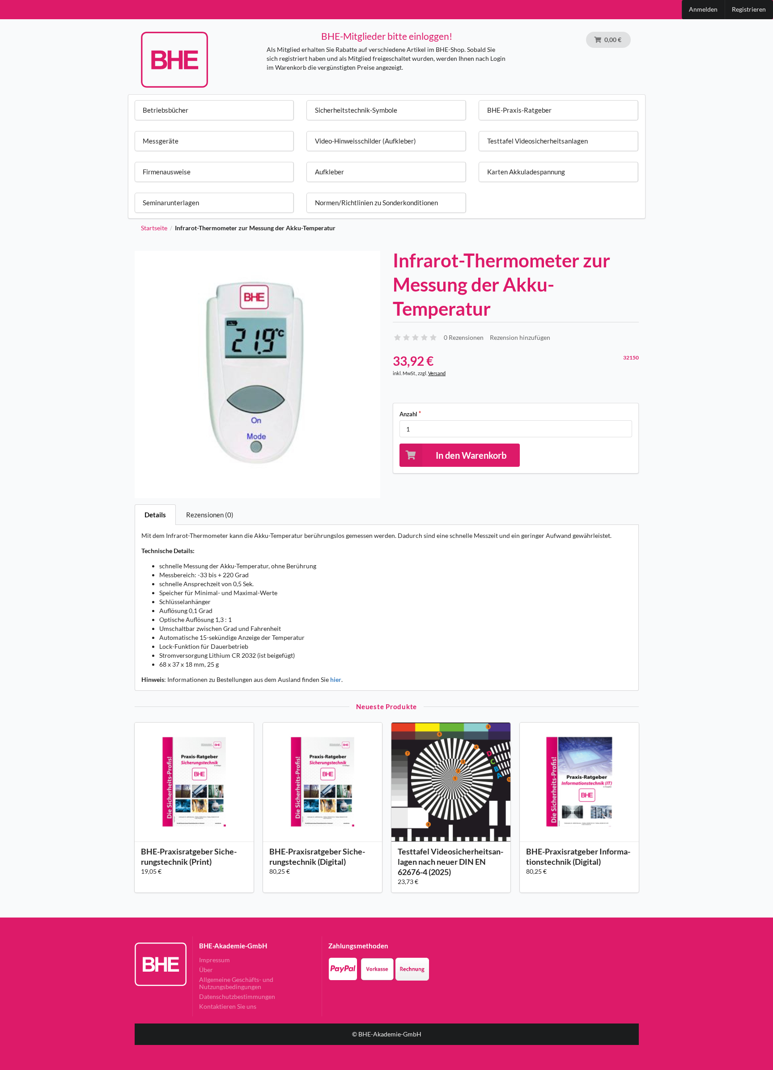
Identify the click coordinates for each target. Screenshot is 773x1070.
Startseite (154, 228)
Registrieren (749, 9)
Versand (437, 373)
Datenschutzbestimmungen (237, 996)
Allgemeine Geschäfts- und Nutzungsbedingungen (236, 983)
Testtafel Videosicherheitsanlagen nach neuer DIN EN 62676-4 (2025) (450, 861)
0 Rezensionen (464, 337)
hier (335, 679)
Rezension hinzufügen (520, 337)
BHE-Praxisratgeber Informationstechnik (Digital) (578, 856)
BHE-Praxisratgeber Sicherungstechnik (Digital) (317, 856)
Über (206, 969)
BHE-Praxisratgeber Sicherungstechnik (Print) (189, 856)
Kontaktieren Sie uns (227, 1006)
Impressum (214, 960)
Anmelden (703, 9)
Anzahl (408, 414)
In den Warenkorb (471, 455)
